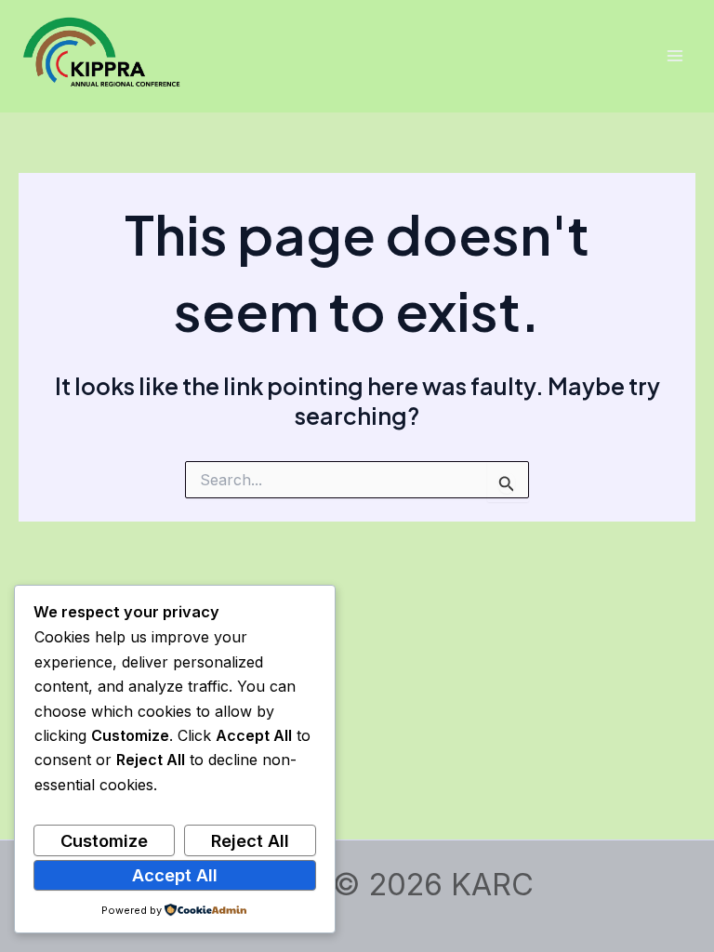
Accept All (175, 875)
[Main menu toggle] (674, 56)
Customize (104, 840)
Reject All (250, 840)
